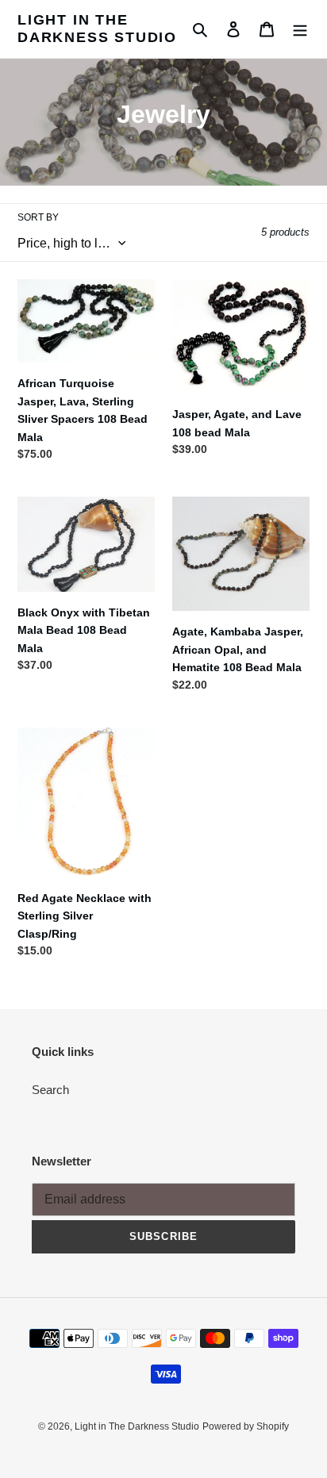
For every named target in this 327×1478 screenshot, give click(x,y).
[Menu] (300, 29)
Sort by (38, 217)
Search (50, 1089)
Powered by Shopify (245, 1426)
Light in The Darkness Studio (97, 28)
